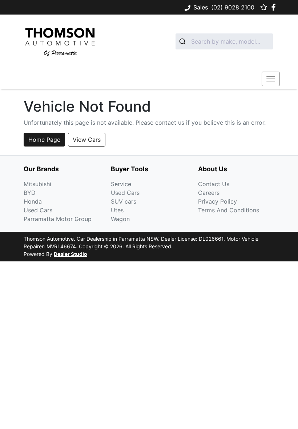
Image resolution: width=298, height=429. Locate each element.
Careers (209, 192)
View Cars (87, 139)
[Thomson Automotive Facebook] (275, 7)
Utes (117, 210)
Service (121, 184)
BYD (30, 192)
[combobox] (224, 41)
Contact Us (213, 184)
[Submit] (183, 41)
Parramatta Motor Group (58, 218)
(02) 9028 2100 (232, 7)
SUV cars (123, 201)
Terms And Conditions (228, 210)
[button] (271, 79)
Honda (33, 201)
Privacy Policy (217, 201)
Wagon (120, 218)
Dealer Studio (70, 254)
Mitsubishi (37, 184)
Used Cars (38, 210)
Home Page (44, 139)
